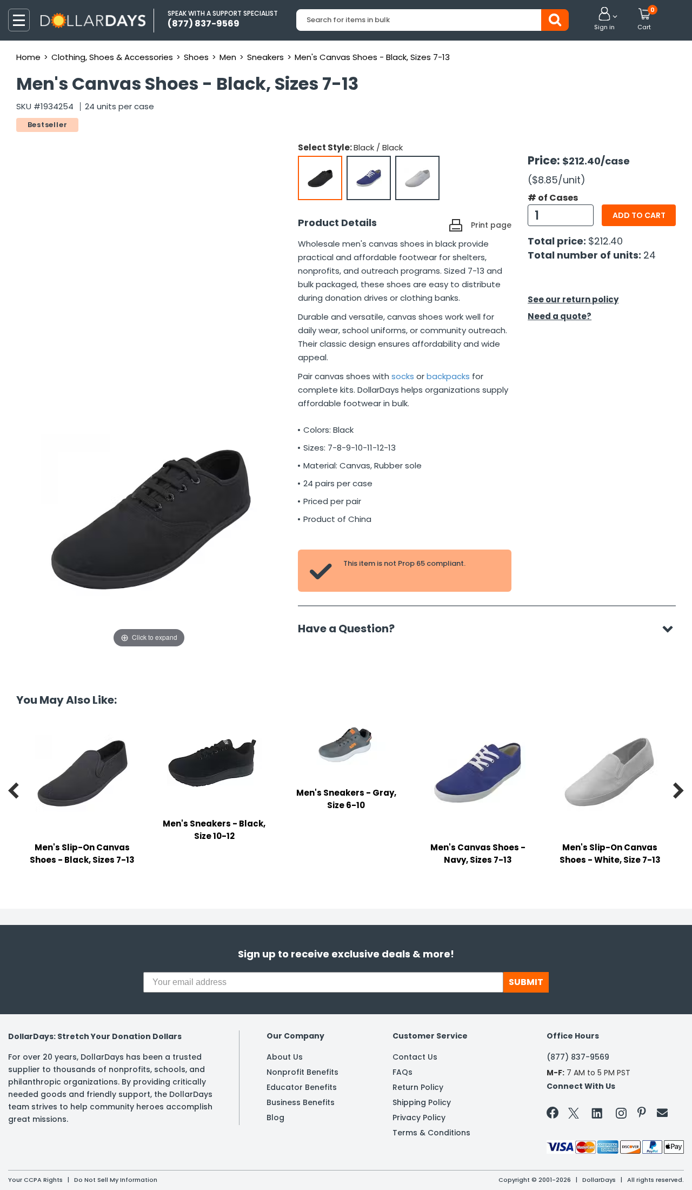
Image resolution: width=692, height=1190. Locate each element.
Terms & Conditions (431, 1132)
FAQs (402, 1072)
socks (402, 376)
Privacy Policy (418, 1117)
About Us (285, 1057)
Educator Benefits (302, 1087)
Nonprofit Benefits (302, 1072)
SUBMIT (526, 982)
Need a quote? (559, 316)
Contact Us (414, 1057)
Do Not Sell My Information (115, 1179)
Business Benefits (301, 1102)
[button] (604, 19)
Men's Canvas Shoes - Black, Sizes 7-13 (372, 57)
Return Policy (417, 1087)
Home (28, 57)
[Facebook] (554, 1115)
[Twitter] (573, 1115)
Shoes (196, 57)
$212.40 (605, 241)
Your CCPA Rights (35, 1179)
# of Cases (553, 198)
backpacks (448, 376)
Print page (491, 225)
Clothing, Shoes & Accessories (112, 57)
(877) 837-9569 (578, 1057)
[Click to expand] (149, 542)
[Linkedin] (597, 1112)
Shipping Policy (421, 1102)
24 (649, 255)
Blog (275, 1117)
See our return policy (573, 299)
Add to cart (639, 215)
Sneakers (265, 57)
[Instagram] (621, 1115)
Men (227, 57)
